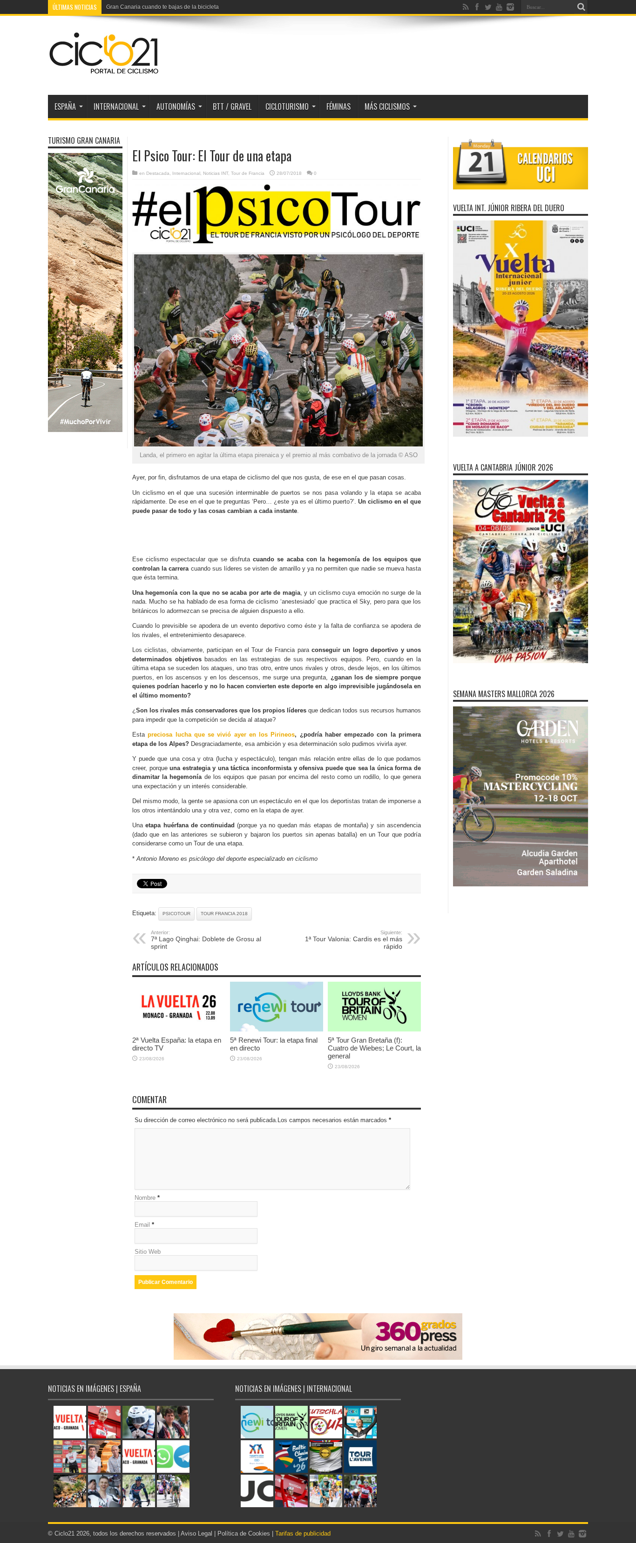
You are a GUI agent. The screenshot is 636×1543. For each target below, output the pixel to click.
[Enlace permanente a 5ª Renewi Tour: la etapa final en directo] (276, 1029)
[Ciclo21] (104, 71)
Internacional (186, 173)
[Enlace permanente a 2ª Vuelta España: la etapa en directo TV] (178, 1029)
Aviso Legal (196, 1533)
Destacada (157, 173)
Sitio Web (148, 1251)
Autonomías (175, 106)
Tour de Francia (247, 173)
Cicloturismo (287, 106)
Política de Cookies (243, 1533)
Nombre (145, 1197)
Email (142, 1224)
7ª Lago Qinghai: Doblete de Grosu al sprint (206, 940)
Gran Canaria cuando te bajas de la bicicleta (162, 7)
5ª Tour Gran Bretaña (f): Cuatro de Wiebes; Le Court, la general (374, 1048)
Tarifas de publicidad (303, 1533)
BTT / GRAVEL (232, 106)
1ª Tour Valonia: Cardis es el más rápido (353, 940)
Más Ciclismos (387, 106)
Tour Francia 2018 (224, 913)
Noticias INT (215, 173)
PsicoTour (176, 913)
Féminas (338, 106)
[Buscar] (581, 7)
